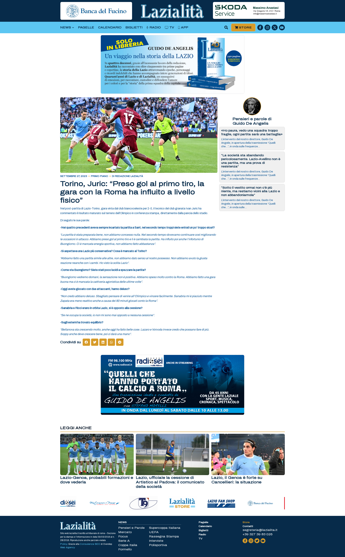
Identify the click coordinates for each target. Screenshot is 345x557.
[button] (226, 28)
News (65, 27)
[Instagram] (267, 27)
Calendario (109, 27)
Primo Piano (99, 176)
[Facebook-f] (260, 27)
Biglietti (133, 27)
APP (184, 27)
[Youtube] (282, 27)
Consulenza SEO (90, 544)
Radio (155, 27)
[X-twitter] (274, 27)
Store (246, 522)
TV (171, 27)
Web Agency (67, 547)
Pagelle (86, 27)
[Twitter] (256, 540)
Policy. (64, 544)
